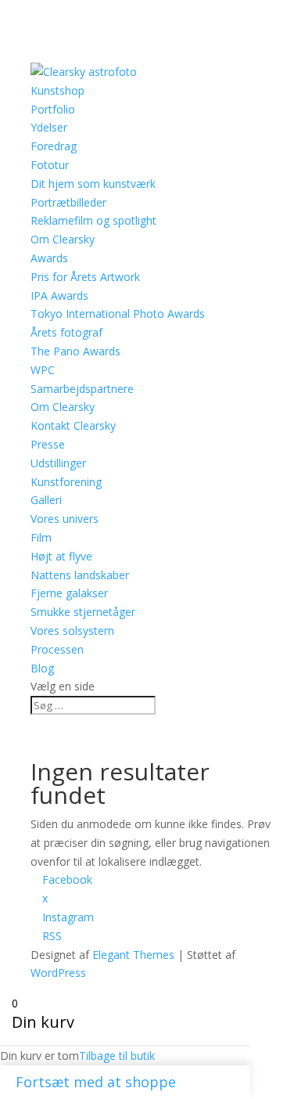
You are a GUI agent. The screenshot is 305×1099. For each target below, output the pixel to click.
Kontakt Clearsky (73, 425)
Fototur (49, 164)
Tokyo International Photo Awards (117, 313)
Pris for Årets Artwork (85, 276)
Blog (42, 668)
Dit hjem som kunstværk (93, 183)
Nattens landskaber (79, 575)
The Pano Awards (75, 351)
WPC (42, 369)
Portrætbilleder (68, 202)
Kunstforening (66, 481)
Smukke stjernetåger (82, 611)
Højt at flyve (61, 556)
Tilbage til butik (117, 1055)
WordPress (58, 972)
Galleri (46, 499)
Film (41, 537)
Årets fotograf (66, 332)
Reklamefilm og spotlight (93, 220)
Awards (49, 257)
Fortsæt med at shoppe (96, 1081)
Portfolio (52, 109)
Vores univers (64, 518)
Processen (57, 649)
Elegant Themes (133, 954)
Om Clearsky (62, 406)
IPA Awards (59, 295)
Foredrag (53, 146)
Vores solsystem (72, 630)
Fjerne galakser (69, 593)
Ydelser (48, 127)
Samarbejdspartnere (82, 388)
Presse (47, 444)
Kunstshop (57, 90)
